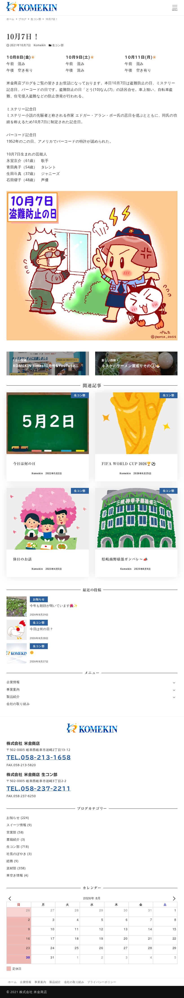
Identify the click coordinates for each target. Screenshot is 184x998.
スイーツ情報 (16, 825)
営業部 (11, 832)
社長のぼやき (16, 854)
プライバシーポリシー (101, 982)
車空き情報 (15, 875)
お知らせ (13, 817)
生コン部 (58, 45)
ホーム (12, 982)
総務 (10, 861)
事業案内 (13, 689)
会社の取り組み (18, 704)
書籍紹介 (13, 839)
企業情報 (13, 682)
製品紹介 (13, 696)
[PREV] (11, 898)
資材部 (11, 868)
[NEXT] (173, 898)
